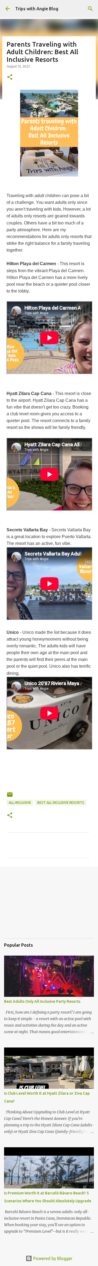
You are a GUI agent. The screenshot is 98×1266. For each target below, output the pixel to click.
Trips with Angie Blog (36, 8)
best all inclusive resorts (60, 802)
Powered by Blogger (52, 1258)
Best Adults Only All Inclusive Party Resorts (42, 1001)
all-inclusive (20, 802)
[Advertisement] (31, 906)
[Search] (90, 8)
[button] (10, 77)
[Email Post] (10, 796)
